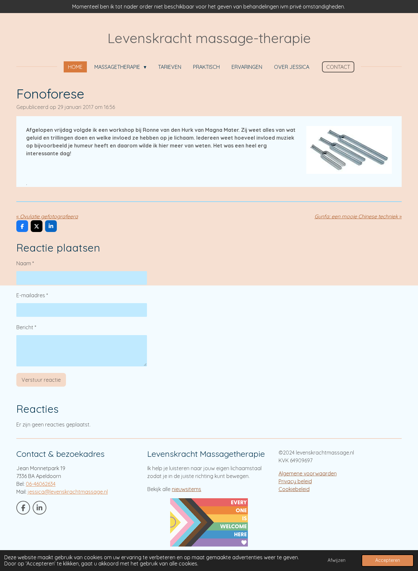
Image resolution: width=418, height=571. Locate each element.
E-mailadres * (32, 295)
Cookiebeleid (294, 489)
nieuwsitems (186, 489)
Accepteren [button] (387, 560)
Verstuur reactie (41, 380)
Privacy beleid (295, 481)
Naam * (25, 263)
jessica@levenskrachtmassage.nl (68, 491)
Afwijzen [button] (337, 560)
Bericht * (26, 327)
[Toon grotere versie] (349, 150)
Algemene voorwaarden (308, 473)
